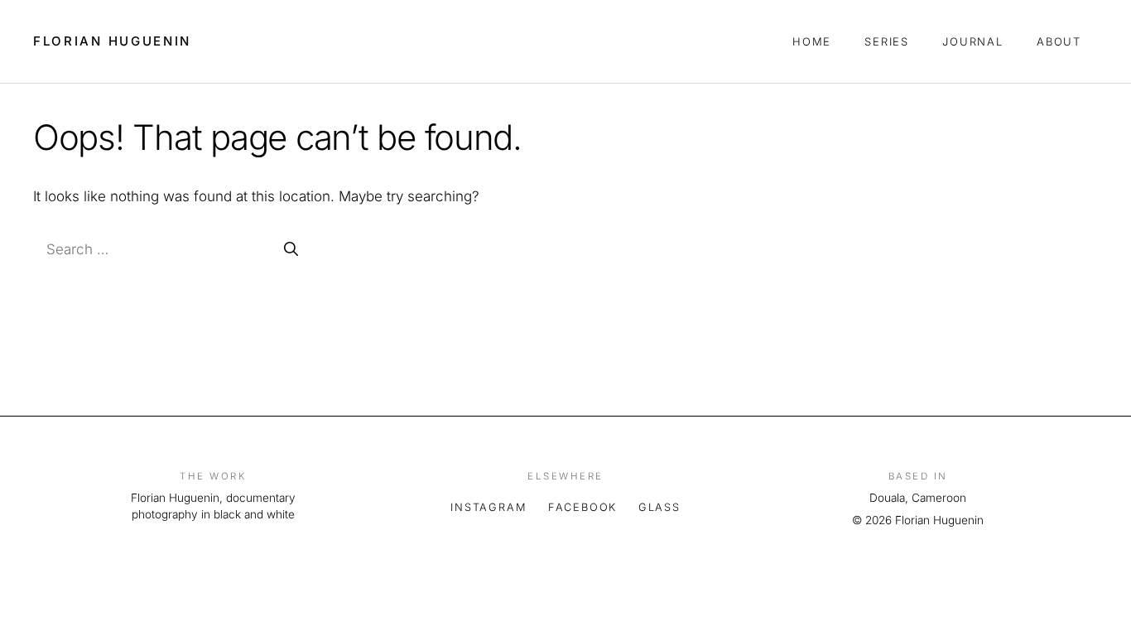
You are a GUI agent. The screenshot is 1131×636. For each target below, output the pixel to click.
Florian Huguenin (112, 41)
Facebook (582, 507)
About (1059, 41)
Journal (972, 41)
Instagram (488, 507)
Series (886, 41)
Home (811, 41)
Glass (659, 507)
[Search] (291, 250)
